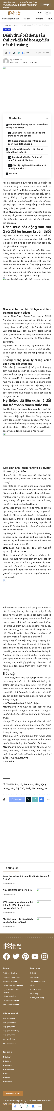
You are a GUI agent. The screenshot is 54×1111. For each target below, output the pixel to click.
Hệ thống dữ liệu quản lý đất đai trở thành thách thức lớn (24, 150)
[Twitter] (16, 956)
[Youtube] (35, 956)
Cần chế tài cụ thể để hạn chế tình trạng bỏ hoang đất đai (27, 134)
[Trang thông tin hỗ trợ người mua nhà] (14, 13)
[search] (34, 12)
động (43, 784)
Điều (37, 784)
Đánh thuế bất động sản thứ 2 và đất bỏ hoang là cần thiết (27, 126)
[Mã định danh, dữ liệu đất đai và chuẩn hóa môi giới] (44, 921)
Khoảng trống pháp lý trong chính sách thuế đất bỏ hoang (27, 142)
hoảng (6, 788)
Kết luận (13, 173)
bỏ (21, 784)
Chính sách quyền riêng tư (15, 5)
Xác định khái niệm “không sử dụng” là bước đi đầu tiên (25, 158)
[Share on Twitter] (14, 52)
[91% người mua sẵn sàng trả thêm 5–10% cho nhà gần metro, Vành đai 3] (44, 904)
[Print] (23, 52)
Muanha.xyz (17, 60)
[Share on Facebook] (10, 52)
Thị (17, 788)
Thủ (22, 788)
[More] (28, 52)
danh (26, 784)
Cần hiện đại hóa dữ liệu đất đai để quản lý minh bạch (27, 167)
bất (16, 784)
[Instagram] (44, 956)
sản (12, 788)
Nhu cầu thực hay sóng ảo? (17, 889)
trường (39, 788)
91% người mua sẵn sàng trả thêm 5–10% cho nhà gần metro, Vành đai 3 (18, 905)
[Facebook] (6, 956)
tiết (33, 788)
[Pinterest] (25, 956)
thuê (27, 788)
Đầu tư (7, 29)
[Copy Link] (19, 52)
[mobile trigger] (5, 13)
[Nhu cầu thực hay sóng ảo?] (44, 892)
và (45, 788)
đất (31, 784)
